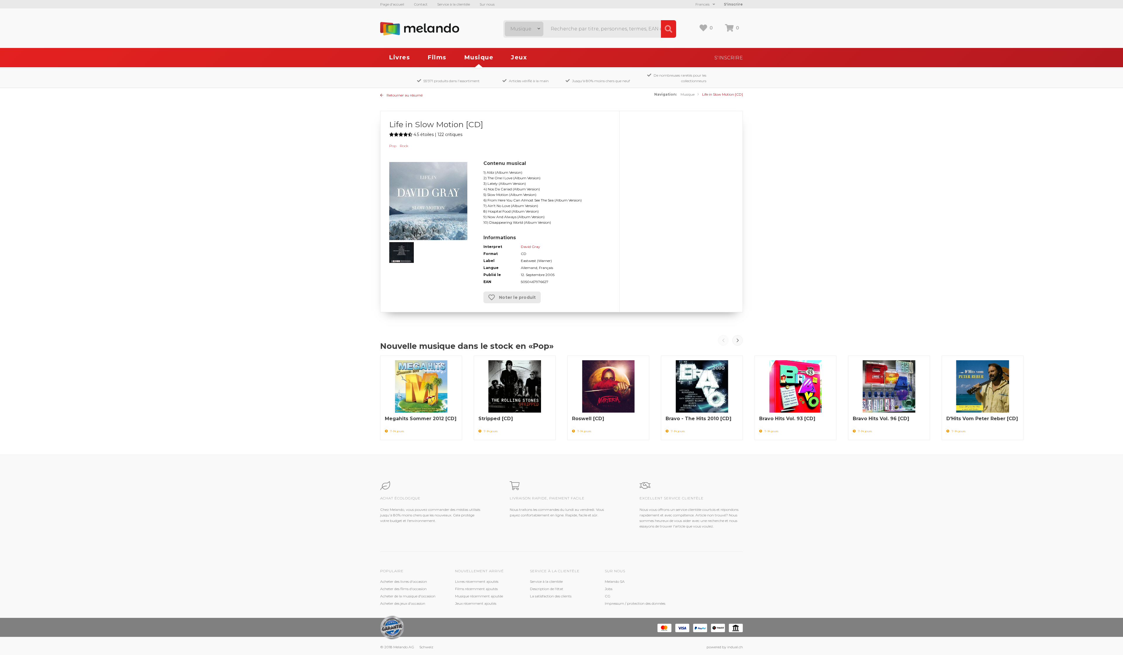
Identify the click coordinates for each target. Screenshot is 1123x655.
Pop (392, 146)
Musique (479, 57)
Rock (404, 146)
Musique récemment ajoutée (479, 596)
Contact (421, 4)
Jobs (608, 589)
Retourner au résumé (404, 95)
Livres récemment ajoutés (476, 581)
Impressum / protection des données (635, 603)
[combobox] (524, 29)
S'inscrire (733, 4)
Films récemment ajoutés (476, 589)
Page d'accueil (392, 4)
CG (607, 596)
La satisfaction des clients (550, 596)
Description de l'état (546, 589)
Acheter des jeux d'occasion (402, 603)
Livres (399, 57)
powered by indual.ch (725, 647)
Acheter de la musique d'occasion (407, 596)
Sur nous (487, 4)
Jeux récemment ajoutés (475, 603)
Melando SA (615, 581)
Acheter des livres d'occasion (403, 581)
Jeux (519, 57)
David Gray (530, 246)
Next (737, 340)
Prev (723, 340)
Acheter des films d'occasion (403, 589)
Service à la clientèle (453, 4)
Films (437, 57)
